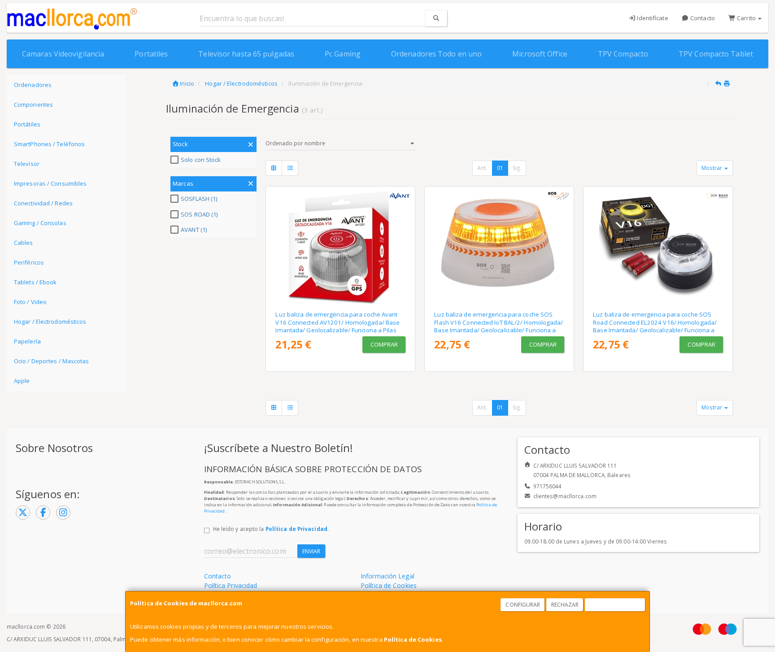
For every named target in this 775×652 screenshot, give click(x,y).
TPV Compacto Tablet (716, 54)
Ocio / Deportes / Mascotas (51, 361)
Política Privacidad (230, 585)
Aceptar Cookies (615, 605)
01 (500, 168)
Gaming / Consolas (40, 223)
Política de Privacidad (296, 528)
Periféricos (29, 262)
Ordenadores (33, 85)
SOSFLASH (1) (199, 199)
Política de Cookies (413, 639)
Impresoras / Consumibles (50, 183)
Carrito (746, 18)
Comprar (384, 344)
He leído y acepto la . (271, 528)
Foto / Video (30, 302)
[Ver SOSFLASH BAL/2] (499, 246)
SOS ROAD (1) (199, 214)
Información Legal (387, 576)
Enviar (311, 551)
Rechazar (565, 605)
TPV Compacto (623, 54)
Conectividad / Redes (43, 203)
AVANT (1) (194, 230)
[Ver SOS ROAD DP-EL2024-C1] (658, 246)
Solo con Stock (201, 160)
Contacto (702, 18)
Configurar (522, 605)
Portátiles (27, 124)
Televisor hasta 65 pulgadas (246, 54)
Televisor (26, 164)
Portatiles (151, 54)
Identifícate (652, 18)
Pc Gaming (343, 54)
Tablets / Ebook (35, 282)
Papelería (27, 341)
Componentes (33, 104)
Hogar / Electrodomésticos (50, 321)
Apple (22, 381)
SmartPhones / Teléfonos (49, 144)
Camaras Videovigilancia (63, 54)
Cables (23, 243)
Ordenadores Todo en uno (436, 54)
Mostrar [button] (712, 168)
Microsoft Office (539, 54)
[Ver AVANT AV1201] (340, 246)
